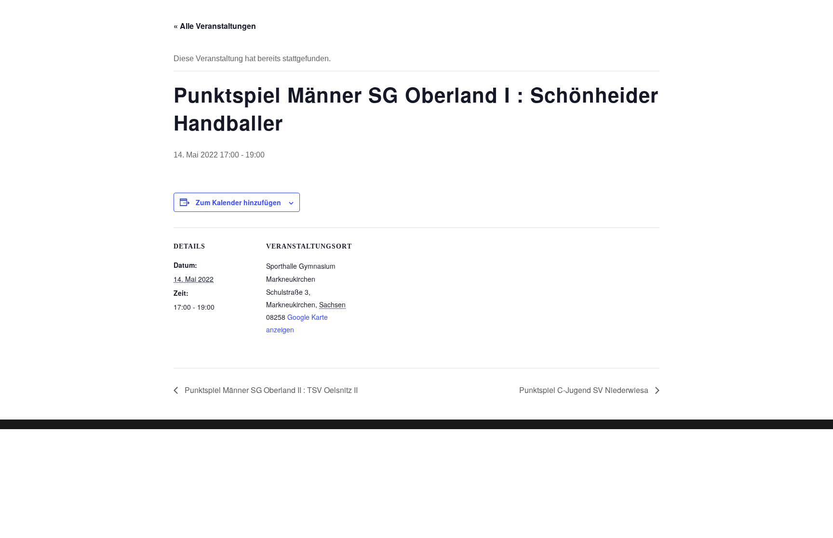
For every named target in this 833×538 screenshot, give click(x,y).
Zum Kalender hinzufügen (238, 202)
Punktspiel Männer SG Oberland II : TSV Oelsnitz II (270, 389)
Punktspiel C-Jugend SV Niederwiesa (584, 389)
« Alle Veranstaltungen (215, 25)
